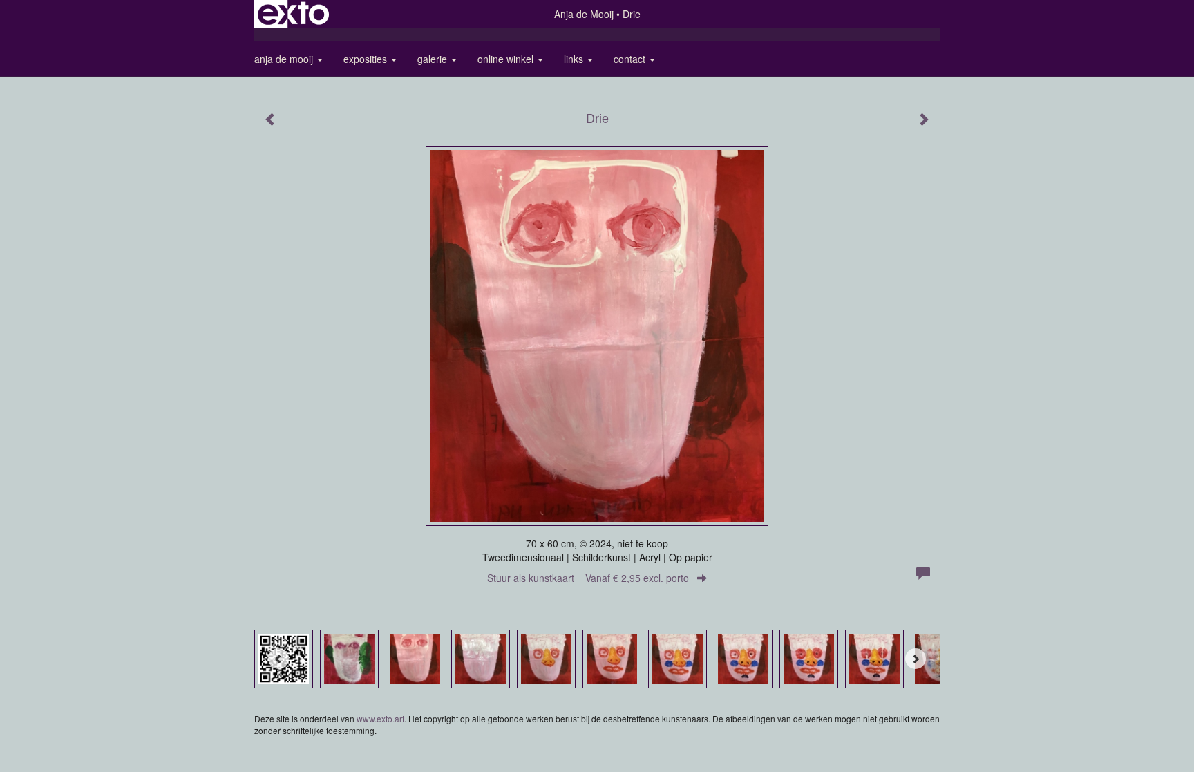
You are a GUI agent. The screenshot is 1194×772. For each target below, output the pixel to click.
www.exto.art (380, 718)
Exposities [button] (366, 59)
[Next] (915, 658)
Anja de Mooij (584, 14)
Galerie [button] (433, 59)
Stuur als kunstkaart (588, 578)
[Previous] (278, 658)
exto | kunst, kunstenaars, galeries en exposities (293, 14)
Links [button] (575, 59)
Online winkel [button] (506, 59)
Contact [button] (631, 59)
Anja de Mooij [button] (285, 59)
